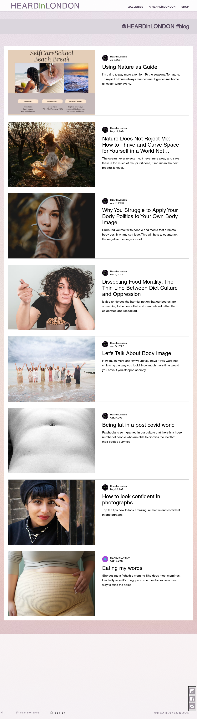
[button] (135, 6)
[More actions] (181, 58)
